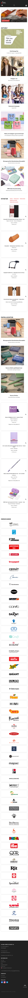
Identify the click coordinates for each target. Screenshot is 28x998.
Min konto (3, 975)
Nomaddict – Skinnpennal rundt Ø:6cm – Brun (14, 245)
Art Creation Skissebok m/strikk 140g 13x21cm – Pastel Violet (14, 446)
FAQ (2, 963)
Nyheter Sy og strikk (13, 200)
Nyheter (11, 198)
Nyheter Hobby (22, 198)
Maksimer (13, 991)
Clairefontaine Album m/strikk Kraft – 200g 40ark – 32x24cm (14, 300)
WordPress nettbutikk (5, 991)
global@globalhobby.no (5, 952)
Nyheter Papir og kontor (14, 202)
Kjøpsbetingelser (4, 964)
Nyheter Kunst (16, 198)
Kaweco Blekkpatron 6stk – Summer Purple (14, 417)
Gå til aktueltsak (5, 20)
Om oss (2, 960)
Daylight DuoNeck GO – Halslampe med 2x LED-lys (14, 272)
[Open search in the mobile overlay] (14, 5)
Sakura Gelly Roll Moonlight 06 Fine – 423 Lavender (14, 473)
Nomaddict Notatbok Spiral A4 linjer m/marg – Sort (14, 219)
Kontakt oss (3, 961)
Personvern (3, 966)
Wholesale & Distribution (7, 968)
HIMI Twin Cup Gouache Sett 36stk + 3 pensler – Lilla (14, 502)
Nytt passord (3, 977)
